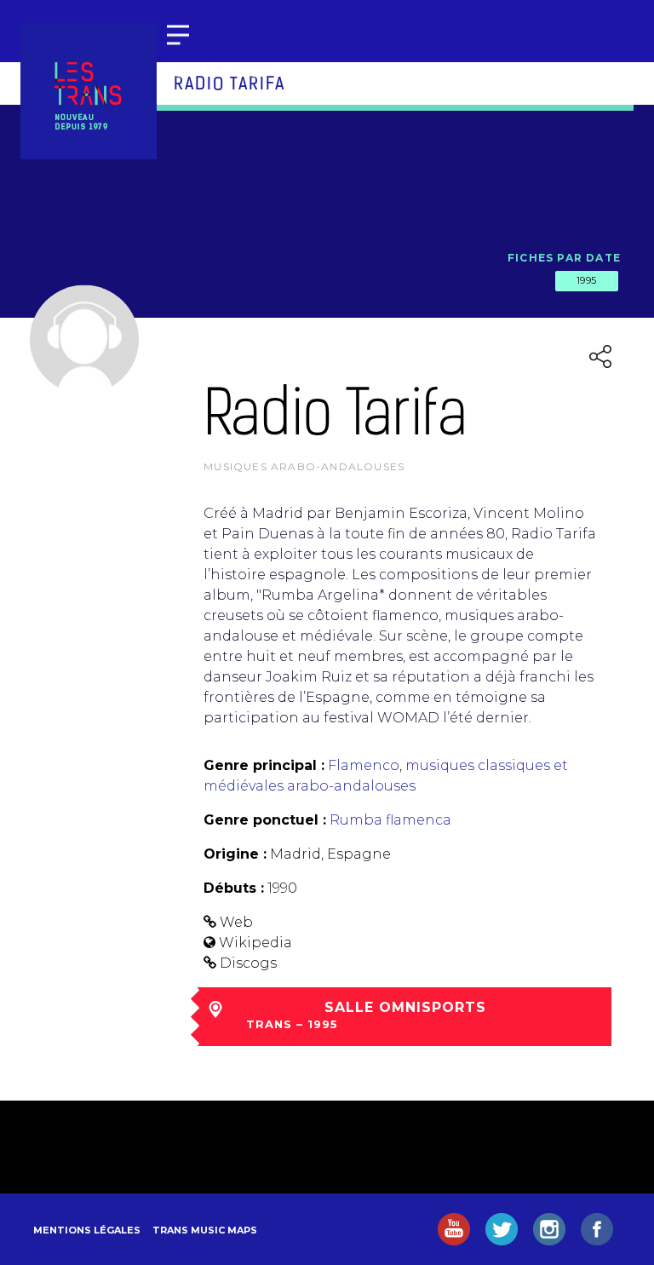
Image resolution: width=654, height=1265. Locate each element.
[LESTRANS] (88, 91)
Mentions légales (87, 1230)
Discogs (248, 963)
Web (236, 922)
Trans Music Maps (204, 1230)
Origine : (235, 854)
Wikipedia (255, 942)
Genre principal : (264, 765)
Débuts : (234, 888)
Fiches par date (564, 257)
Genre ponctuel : (265, 820)
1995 (587, 280)
